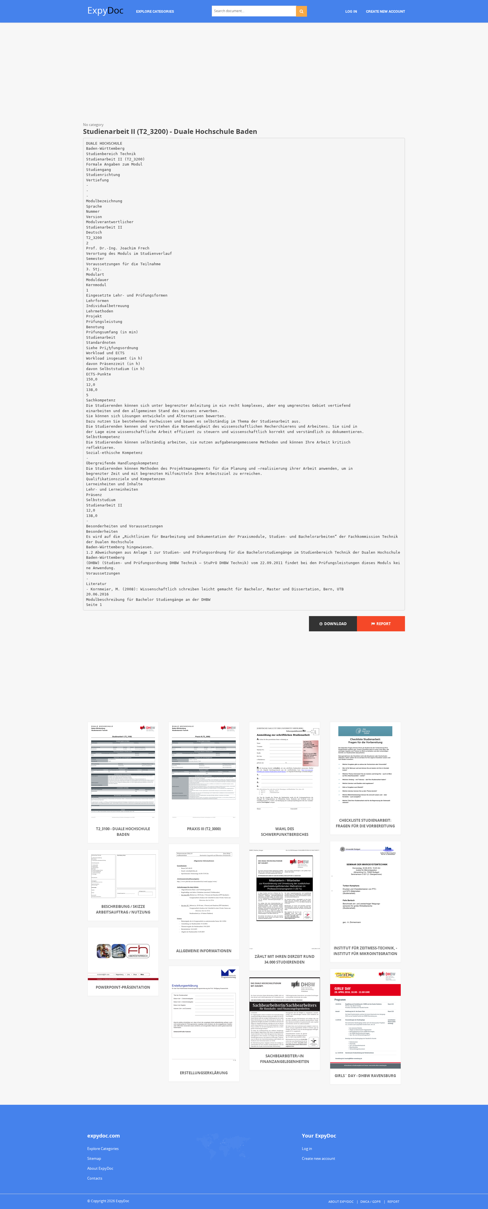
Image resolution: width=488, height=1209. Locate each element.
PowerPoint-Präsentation (123, 987)
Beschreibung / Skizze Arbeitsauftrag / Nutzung (123, 909)
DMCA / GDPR (370, 1201)
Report (383, 623)
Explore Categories (103, 1148)
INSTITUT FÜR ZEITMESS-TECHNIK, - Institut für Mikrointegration (365, 950)
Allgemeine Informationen (204, 950)
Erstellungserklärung (204, 1072)
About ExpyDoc (100, 1168)
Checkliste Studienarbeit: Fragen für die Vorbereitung (365, 823)
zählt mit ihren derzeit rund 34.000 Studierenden (285, 959)
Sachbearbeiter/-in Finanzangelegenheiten (284, 1058)
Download (335, 623)
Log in (307, 1148)
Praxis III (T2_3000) (204, 828)
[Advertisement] (244, 73)
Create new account (318, 1158)
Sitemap (94, 1158)
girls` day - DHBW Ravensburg (365, 1075)
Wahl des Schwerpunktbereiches (284, 831)
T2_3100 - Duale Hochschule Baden (123, 831)
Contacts (94, 1178)
